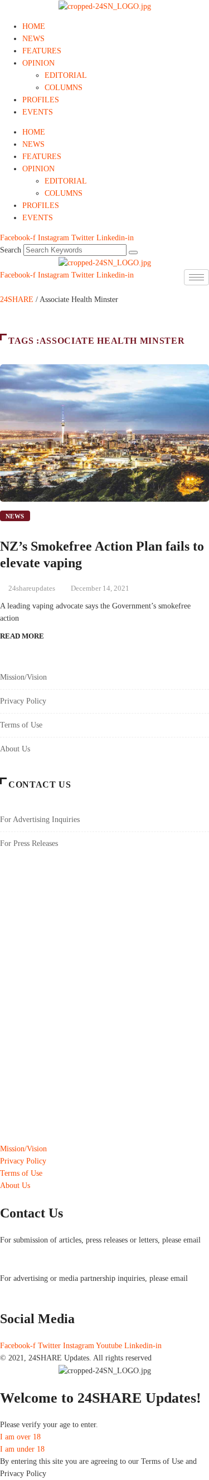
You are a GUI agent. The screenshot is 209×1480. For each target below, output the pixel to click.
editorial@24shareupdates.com (48, 1252)
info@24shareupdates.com (41, 1290)
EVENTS (37, 112)
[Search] (133, 252)
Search (10, 250)
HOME (33, 26)
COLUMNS (63, 87)
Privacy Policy (23, 701)
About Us (15, 749)
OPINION (38, 63)
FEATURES (41, 51)
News (15, 516)
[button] (3, 287)
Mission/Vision (23, 677)
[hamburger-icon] (196, 277)
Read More (22, 636)
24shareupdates (31, 588)
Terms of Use (21, 725)
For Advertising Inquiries (40, 819)
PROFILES (40, 100)
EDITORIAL (66, 75)
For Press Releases (29, 843)
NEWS (33, 38)
